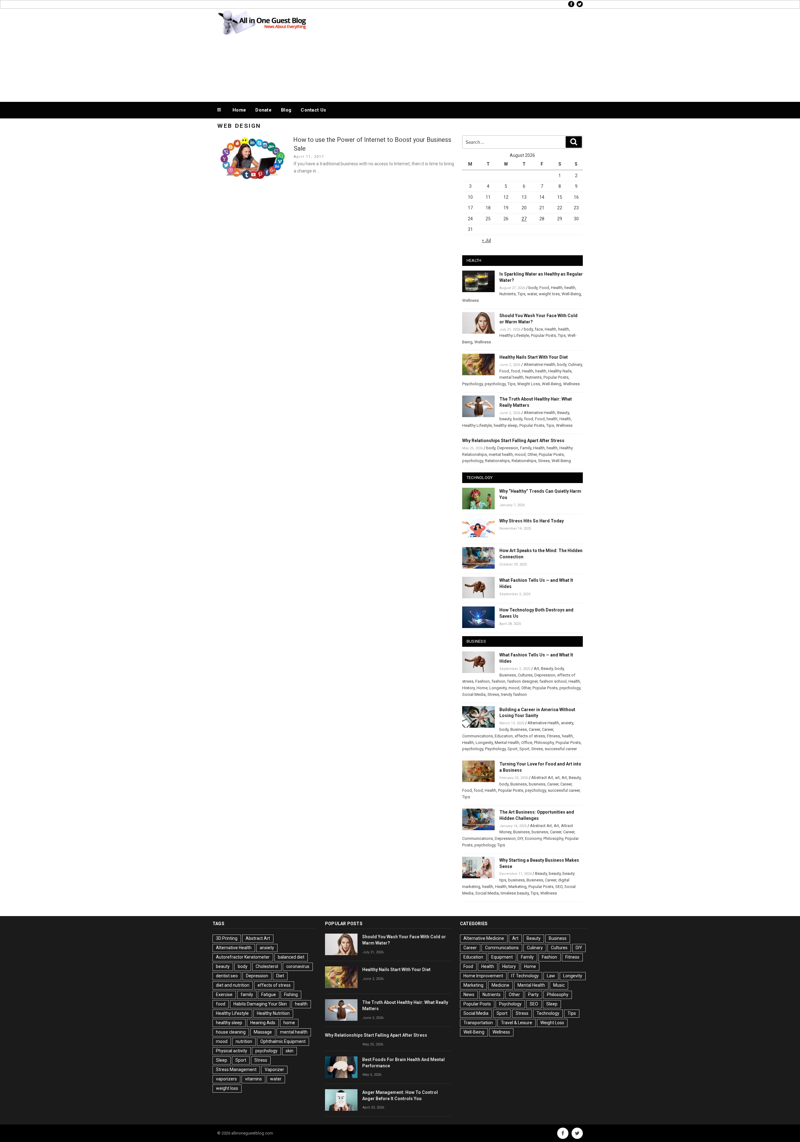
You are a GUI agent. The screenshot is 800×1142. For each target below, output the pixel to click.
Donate (263, 110)
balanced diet (291, 957)
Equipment (502, 957)
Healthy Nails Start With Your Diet (533, 357)
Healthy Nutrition (273, 1013)
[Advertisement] (463, 53)
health (569, 287)
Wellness (470, 300)
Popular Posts (543, 335)
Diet (280, 975)
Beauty (563, 412)
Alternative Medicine (483, 938)
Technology (548, 1013)
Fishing (291, 994)
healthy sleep (506, 425)
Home (239, 110)
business (537, 784)
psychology (495, 383)
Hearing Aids (262, 1022)
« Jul (486, 240)
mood (520, 454)
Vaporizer (274, 1069)
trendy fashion (514, 694)
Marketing (517, 886)
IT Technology (525, 975)
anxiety (567, 723)
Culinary (575, 364)
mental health (511, 377)
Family (525, 448)
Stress (544, 460)
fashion (498, 681)
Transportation (478, 1022)
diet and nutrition (232, 985)
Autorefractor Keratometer (243, 957)
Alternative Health (539, 364)
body (533, 287)
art (557, 777)
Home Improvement (483, 975)
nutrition (244, 1041)
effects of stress (530, 736)
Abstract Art (542, 777)
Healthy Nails (560, 371)
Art (536, 668)
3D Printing (227, 938)
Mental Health (507, 742)
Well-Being (571, 294)
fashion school (553, 681)
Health (556, 287)
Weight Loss (528, 383)
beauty (505, 418)
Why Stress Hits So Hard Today (531, 520)
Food (544, 287)
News (468, 994)
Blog (286, 110)
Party (533, 994)
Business (507, 675)
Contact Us (313, 110)
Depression (507, 448)
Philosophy (544, 742)
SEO (558, 886)
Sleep (221, 1060)
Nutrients (507, 294)
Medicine (500, 985)
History (468, 688)
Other (532, 454)
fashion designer (522, 681)
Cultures (525, 675)
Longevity (498, 688)
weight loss (549, 294)
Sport (513, 748)
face (539, 329)
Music (559, 985)
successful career (561, 748)
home (289, 1022)
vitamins (253, 1078)
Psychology (472, 383)
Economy (533, 838)
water (532, 294)
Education (504, 736)
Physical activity (231, 1050)
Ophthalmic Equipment (283, 1041)
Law (551, 975)
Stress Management (236, 1069)
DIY (520, 838)
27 (524, 218)
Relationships (497, 460)
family (247, 994)
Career (534, 729)
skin (289, 1050)
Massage (263, 1032)
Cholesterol (267, 966)
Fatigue (268, 994)
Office (526, 742)
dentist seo (227, 975)
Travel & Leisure (516, 1022)
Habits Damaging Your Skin (260, 1003)
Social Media (474, 694)
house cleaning (231, 1032)
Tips (521, 294)
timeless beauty (515, 893)
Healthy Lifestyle (514, 335)
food (515, 371)
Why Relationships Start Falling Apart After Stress (513, 440)
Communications (477, 736)
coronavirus (297, 966)
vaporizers (226, 1078)
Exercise (224, 994)
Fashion (482, 681)
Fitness (553, 736)
